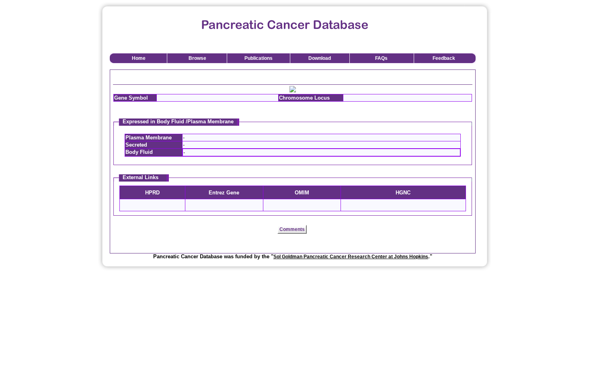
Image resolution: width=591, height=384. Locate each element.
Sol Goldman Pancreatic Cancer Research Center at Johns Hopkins (350, 256)
